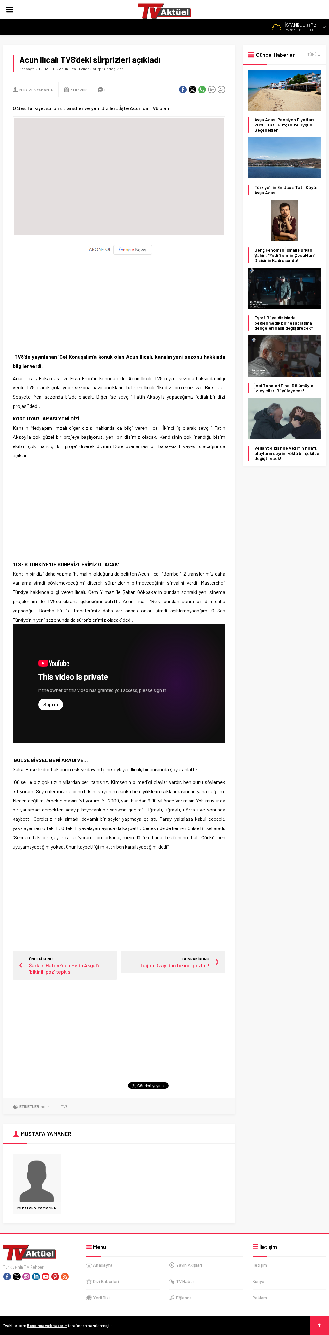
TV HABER (47, 68)
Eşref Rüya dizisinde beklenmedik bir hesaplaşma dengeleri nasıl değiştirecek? (283, 323)
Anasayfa (27, 68)
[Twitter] (17, 1276)
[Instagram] (26, 1276)
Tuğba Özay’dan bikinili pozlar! (174, 965)
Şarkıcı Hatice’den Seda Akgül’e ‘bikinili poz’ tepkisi (65, 968)
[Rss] (65, 1276)
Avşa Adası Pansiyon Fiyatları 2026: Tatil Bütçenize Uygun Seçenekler (284, 125)
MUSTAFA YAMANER (36, 89)
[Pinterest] (55, 1276)
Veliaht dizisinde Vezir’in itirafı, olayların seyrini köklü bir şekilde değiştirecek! (286, 453)
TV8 (64, 1106)
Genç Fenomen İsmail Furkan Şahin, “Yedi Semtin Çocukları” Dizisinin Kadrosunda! (284, 255)
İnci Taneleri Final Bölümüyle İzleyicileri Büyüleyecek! (283, 388)
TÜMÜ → (314, 54)
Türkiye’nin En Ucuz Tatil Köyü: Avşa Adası (285, 190)
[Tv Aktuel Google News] (119, 253)
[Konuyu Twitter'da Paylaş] (192, 89)
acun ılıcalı (50, 1106)
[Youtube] (45, 1276)
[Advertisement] (119, 301)
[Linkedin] (36, 1276)
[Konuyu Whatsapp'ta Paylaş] (202, 89)
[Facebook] (7, 1276)
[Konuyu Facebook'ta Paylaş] (183, 89)
